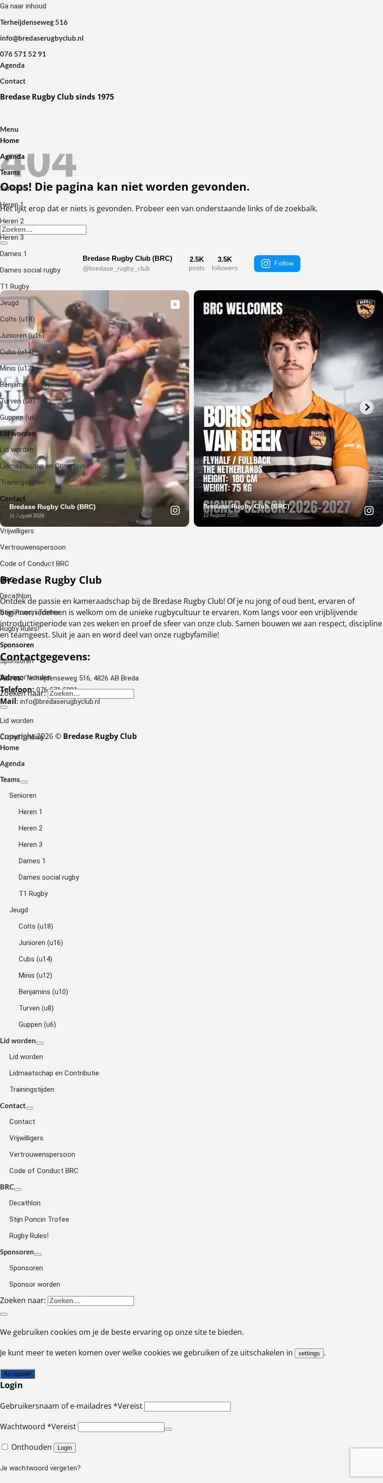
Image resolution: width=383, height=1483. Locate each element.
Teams (10, 172)
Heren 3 (12, 237)
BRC (7, 579)
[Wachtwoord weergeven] (168, 1429)
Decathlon (15, 596)
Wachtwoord (38, 1426)
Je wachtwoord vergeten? (40, 1468)
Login (64, 1447)
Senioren (13, 188)
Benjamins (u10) (25, 384)
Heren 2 (12, 221)
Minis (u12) (17, 368)
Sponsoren (17, 644)
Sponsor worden (25, 677)
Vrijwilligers (17, 531)
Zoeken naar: (23, 693)
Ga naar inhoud (23, 6)
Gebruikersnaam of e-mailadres (71, 1406)
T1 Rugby (14, 286)
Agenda (12, 65)
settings (309, 1353)
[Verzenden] (3, 707)
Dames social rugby (30, 270)
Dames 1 (13, 254)
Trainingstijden (22, 482)
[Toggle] (24, 782)
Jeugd (9, 303)
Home (9, 140)
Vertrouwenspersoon (33, 547)
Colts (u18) (17, 319)
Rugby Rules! (19, 628)
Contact (13, 81)
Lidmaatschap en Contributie (45, 466)
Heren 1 (12, 205)
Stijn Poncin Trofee (30, 612)
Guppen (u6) (18, 417)
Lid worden (18, 433)
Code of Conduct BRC (34, 563)
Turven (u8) (17, 401)
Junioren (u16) (22, 335)
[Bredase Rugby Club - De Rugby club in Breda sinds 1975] (0, 118)
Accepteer (17, 1373)
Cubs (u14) (17, 352)
